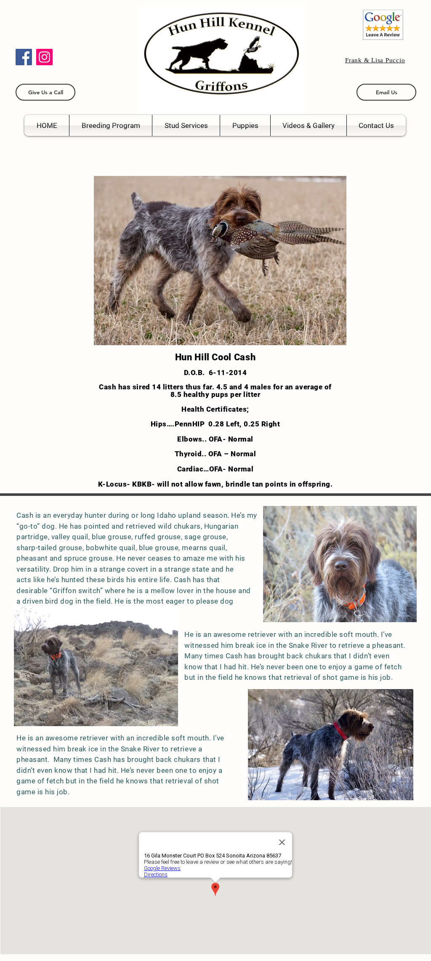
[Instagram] (44, 57)
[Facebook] (24, 57)
